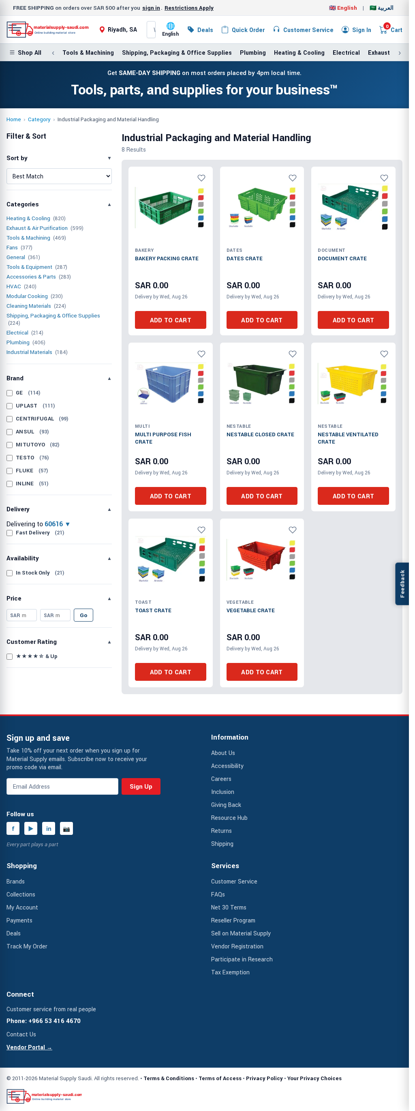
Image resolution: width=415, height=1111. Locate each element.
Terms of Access (220, 1078)
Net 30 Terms (228, 907)
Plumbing (253, 52)
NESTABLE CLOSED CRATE (260, 434)
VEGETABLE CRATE (251, 610)
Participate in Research (242, 959)
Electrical (346, 52)
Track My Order (26, 946)
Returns (221, 830)
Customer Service (234, 881)
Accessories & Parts (31, 276)
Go (83, 615)
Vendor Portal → (29, 1047)
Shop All (29, 52)
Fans (12, 247)
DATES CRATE (245, 258)
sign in (151, 7)
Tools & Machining (88, 52)
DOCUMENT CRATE (342, 258)
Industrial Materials (29, 352)
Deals (13, 933)
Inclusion (222, 792)
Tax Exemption (230, 972)
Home (13, 119)
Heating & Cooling (299, 52)
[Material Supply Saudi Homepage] (47, 30)
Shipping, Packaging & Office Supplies (177, 52)
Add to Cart (170, 320)
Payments (19, 920)
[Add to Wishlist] (201, 178)
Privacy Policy (264, 1078)
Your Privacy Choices (314, 1078)
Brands (15, 881)
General (15, 257)
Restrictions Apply (189, 7)
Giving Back (226, 805)
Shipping (222, 843)
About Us (223, 753)
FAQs (218, 894)
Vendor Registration (237, 946)
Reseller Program (233, 920)
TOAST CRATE (153, 610)
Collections (20, 894)
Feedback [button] (402, 584)
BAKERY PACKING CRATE (167, 258)
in (48, 828)
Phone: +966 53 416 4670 (43, 1021)
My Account (22, 907)
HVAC (13, 286)
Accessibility (227, 766)
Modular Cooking (27, 296)
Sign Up (141, 786)
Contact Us (21, 1034)
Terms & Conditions (168, 1078)
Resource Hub (229, 817)
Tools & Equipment (29, 266)
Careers (221, 779)
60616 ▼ (58, 523)
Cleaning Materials (28, 305)
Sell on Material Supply (241, 933)
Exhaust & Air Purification (37, 228)
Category (39, 119)
